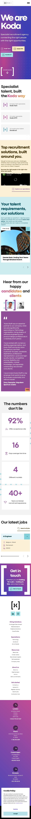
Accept (15, 813)
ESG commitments (15, 676)
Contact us (15, 685)
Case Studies (15, 631)
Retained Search (15, 626)
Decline (15, 809)
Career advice (15, 654)
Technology (15, 639)
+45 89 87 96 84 (15, 760)
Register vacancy (15, 689)
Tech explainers (16, 659)
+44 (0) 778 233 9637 (15, 719)
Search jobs (15, 691)
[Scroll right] (28, 267)
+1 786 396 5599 (15, 739)
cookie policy (19, 803)
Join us (15, 674)
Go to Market (15, 644)
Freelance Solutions (15, 629)
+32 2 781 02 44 (15, 781)
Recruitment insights (15, 657)
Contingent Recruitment (15, 624)
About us (15, 670)
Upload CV (15, 687)
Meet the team (15, 672)
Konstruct (15, 641)
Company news (15, 661)
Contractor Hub (15, 694)
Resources (15, 652)
